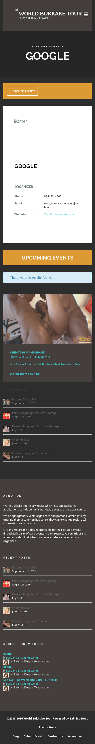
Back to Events (24, 91)
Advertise (75, 736)
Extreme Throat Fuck (25, 399)
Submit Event (33, 736)
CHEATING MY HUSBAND (27, 352)
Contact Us (55, 736)
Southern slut (20, 440)
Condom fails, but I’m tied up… (31, 453)
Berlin (7, 654)
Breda (7, 667)
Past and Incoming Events (22, 658)
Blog (16, 736)
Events (46, 46)
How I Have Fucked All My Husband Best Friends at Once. (45, 364)
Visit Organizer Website (59, 214)
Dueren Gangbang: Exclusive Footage (35, 426)
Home (35, 46)
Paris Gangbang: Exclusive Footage (34, 413)
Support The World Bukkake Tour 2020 (30, 680)
